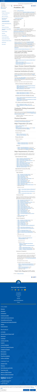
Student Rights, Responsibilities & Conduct (6, 29)
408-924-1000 (4, 383)
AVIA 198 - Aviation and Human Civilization (23, 164)
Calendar (3, 25)
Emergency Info (4, 370)
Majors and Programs (5, 16)
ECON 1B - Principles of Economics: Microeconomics (25, 232)
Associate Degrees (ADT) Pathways (19, 31)
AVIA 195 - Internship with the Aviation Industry (25, 193)
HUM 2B (23, 78)
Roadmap (18, 28)
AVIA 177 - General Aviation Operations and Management (27, 189)
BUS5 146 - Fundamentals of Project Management (25, 231)
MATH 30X (19, 128)
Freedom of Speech (5, 349)
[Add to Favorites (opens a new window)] (31, 5)
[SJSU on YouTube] (25, 290)
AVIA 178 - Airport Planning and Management (24, 182)
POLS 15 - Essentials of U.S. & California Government (24, 105)
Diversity (18, 298)
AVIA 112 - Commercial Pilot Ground (23, 212)
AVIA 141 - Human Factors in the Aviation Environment (24, 160)
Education (3, 311)
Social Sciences (4, 326)
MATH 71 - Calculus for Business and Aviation (22, 127)
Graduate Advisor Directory (6, 38)
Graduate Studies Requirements (6, 23)
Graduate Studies (5, 315)
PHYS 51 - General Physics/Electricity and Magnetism (25, 148)
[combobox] (27, 3)
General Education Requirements (4, 19)
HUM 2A (21, 78)
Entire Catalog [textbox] (3, 4)
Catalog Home (4, 11)
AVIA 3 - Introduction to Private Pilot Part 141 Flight (25, 202)
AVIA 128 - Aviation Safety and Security (22, 159)
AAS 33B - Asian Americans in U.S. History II (23, 93)
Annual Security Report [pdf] (7, 334)
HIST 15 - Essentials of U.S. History (22, 104)
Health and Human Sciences (7, 318)
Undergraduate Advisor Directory (6, 40)
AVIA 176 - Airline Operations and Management (23, 162)
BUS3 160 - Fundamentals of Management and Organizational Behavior (25, 238)
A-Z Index (3, 332)
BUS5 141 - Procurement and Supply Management (26, 245)
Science (2, 324)
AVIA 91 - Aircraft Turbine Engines (22, 180)
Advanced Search (3, 8)
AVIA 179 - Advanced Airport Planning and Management (27, 191)
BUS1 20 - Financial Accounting (21, 134)
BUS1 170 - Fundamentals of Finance (23, 230)
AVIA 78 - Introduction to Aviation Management (23, 158)
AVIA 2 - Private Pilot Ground (22, 201)
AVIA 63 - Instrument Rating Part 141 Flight (24, 207)
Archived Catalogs (4, 31)
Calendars (3, 338)
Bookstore (3, 336)
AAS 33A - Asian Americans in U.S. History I (23, 92)
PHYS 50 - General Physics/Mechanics (23, 147)
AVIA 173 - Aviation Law (20, 161)
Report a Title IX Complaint (7, 374)
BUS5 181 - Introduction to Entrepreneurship (25, 249)
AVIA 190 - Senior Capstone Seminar (22, 163)
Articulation (3, 33)
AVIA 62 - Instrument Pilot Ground (22, 206)
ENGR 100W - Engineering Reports (22, 166)
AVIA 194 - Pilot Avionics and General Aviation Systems (25, 184)
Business (3, 309)
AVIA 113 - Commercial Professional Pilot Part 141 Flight (26, 213)
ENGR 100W (24, 36)
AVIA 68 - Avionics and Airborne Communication (24, 178)
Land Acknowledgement (18, 300)
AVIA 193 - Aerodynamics (21, 183)
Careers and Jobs (4, 340)
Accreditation (18, 294)
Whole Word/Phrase (4, 7)
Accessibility (18, 293)
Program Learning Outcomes (19, 18)
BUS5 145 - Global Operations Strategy (25, 247)
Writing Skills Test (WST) (30, 112)
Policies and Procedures (5, 27)
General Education (29, 43)
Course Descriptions (5, 14)
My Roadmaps (4, 42)
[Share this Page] (33, 5)
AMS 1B (25, 77)
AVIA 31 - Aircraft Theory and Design (23, 175)
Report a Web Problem (6, 372)
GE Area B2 (17, 126)
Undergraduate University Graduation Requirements (5, 21)
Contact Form (4, 363)
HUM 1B (18, 78)
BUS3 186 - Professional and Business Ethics (23, 165)
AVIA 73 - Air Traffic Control (21, 179)
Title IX (18, 296)
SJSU (3, 1)
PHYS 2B (27, 149)
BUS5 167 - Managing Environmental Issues (25, 248)
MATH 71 (28, 128)
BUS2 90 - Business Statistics (20, 125)
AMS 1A (22, 77)
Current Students (5, 345)
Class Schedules (4, 35)
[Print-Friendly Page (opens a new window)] (34, 5)
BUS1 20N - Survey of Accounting (21, 135)
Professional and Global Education (9, 322)
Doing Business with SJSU (7, 368)
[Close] (36, 387)
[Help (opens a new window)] (35, 5)
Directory (3, 365)
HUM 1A (16, 78)
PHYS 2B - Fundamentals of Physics (23, 143)
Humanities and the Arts (6, 320)
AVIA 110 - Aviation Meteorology (22, 181)
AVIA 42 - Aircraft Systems (21, 176)
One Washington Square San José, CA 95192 (6, 381)
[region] (18, 388)
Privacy (18, 302)
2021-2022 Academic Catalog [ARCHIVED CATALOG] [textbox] (25, 3)
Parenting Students (5, 356)
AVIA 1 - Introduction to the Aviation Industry (24, 174)
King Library (3, 351)
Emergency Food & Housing (7, 347)
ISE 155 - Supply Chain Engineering (24, 266)
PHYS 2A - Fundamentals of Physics (23, 142)
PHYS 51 (32, 149)
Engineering (3, 313)
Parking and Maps (5, 358)
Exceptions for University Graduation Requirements (23, 121)
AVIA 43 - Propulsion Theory (22, 177)
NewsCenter (3, 354)
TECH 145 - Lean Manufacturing (23, 267)
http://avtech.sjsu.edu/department (31, 258)
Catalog (3, 343)
